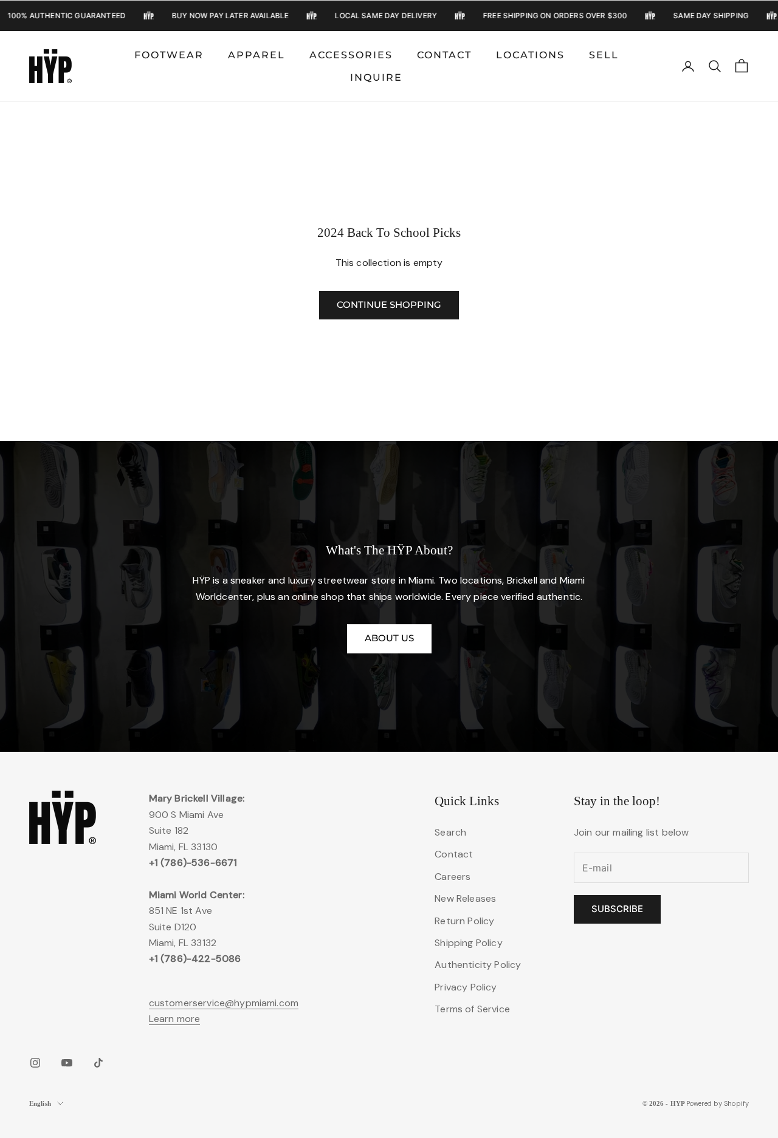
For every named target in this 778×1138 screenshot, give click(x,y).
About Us (389, 638)
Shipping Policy (468, 942)
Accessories (351, 54)
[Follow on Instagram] (35, 1063)
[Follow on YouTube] (67, 1063)
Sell (604, 54)
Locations (530, 54)
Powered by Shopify (717, 1103)
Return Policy (464, 921)
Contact (444, 54)
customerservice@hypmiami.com (223, 1003)
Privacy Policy (466, 987)
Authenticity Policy (478, 964)
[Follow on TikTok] (98, 1063)
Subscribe (617, 909)
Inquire (376, 77)
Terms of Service (472, 1009)
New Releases (465, 898)
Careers (452, 876)
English (40, 1103)
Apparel (256, 54)
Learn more (175, 1018)
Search (450, 832)
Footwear (169, 54)
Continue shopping (389, 304)
